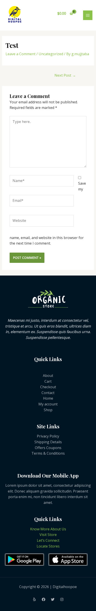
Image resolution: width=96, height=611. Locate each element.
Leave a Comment (20, 53)
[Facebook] (43, 599)
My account (48, 404)
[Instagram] (62, 599)
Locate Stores (48, 546)
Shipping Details (48, 441)
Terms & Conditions (48, 453)
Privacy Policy (48, 436)
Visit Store (48, 534)
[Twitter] (52, 599)
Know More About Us (48, 529)
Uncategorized (51, 53)
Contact (48, 392)
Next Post (65, 75)
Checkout (48, 386)
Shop (48, 409)
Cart (48, 381)
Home (48, 398)
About (48, 375)
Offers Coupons (48, 447)
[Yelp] (34, 599)
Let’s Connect (48, 540)
